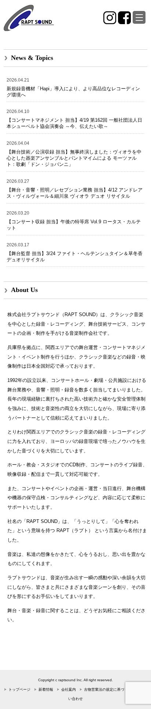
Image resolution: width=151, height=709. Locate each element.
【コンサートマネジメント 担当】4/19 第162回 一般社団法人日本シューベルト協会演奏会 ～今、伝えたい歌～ (74, 123)
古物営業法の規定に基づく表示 (109, 689)
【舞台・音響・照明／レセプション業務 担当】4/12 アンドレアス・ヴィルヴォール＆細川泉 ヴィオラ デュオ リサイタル (75, 193)
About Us (24, 289)
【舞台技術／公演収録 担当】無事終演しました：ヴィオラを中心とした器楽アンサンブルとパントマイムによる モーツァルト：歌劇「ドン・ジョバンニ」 (74, 158)
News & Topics (32, 57)
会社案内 (68, 689)
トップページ (19, 689)
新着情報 (45, 689)
